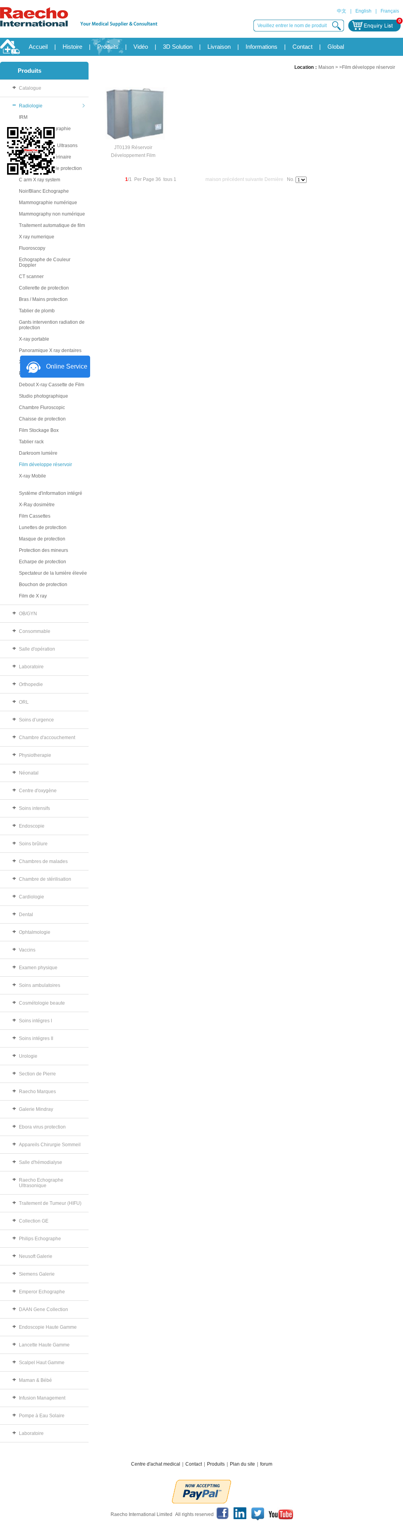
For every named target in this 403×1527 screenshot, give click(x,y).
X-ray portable (34, 339)
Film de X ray (33, 596)
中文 (341, 11)
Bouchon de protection (43, 584)
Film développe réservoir (45, 464)
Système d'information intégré (50, 493)
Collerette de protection (44, 288)
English (363, 11)
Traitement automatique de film (52, 225)
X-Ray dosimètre (37, 504)
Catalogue (30, 88)
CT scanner (31, 276)
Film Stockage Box (39, 430)
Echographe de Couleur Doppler (44, 262)
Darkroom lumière (38, 453)
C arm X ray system (39, 180)
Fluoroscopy (32, 248)
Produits (107, 46)
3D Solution (177, 46)
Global (335, 46)
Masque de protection (42, 539)
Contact (302, 46)
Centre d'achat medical (155, 1464)
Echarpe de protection (42, 561)
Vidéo (140, 46)
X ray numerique (36, 237)
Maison (326, 67)
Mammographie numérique (48, 202)
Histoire (72, 46)
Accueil (38, 46)
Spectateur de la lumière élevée (53, 573)
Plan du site (242, 1464)
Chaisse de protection (42, 419)
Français (390, 11)
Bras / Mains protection (43, 299)
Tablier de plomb (37, 311)
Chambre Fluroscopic (42, 407)
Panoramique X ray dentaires (50, 350)
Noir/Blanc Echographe (44, 191)
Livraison (219, 46)
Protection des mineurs (43, 550)
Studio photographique (43, 396)
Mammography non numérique (52, 214)
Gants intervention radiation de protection (52, 324)
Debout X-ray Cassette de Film (51, 384)
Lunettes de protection (43, 527)
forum (266, 1464)
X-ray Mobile (32, 476)
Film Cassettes (34, 516)
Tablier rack (31, 441)
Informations (261, 46)
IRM (23, 117)
